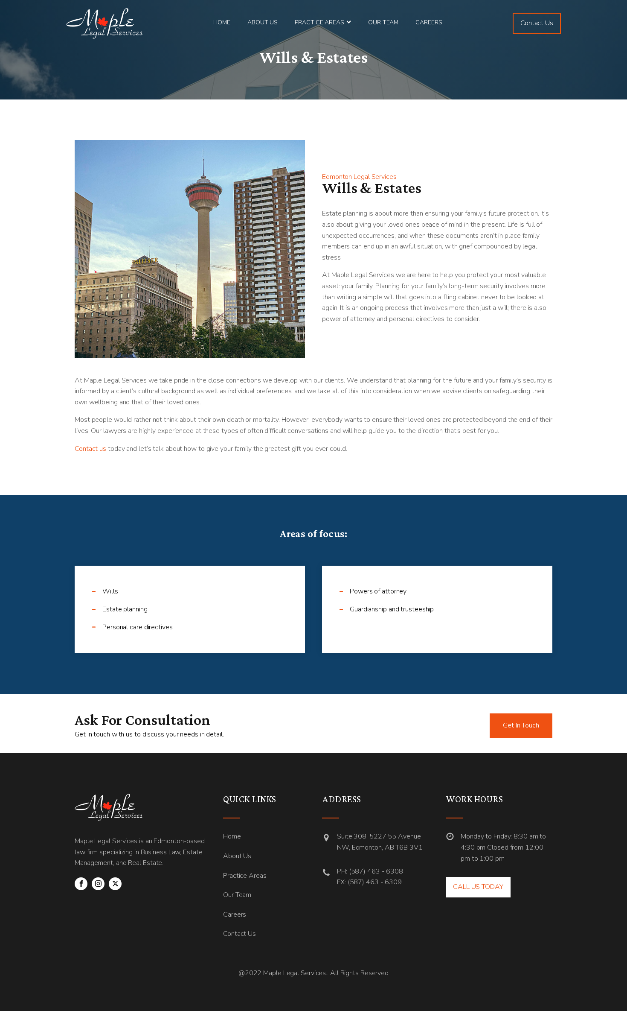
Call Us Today (478, 886)
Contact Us (536, 23)
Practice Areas (319, 22)
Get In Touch (521, 725)
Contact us (90, 448)
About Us (262, 22)
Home (221, 22)
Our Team (383, 22)
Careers (428, 22)
